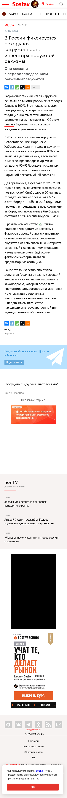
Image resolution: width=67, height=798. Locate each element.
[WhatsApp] (17, 87)
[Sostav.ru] (22, 4)
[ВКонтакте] (6, 87)
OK (33, 787)
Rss (33, 757)
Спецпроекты (47, 14)
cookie (40, 770)
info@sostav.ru (33, 730)
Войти (8, 393)
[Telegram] (12, 87)
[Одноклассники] (27, 87)
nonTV (11, 482)
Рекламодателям (33, 746)
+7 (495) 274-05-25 (33, 733)
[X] (22, 87)
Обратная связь (33, 752)
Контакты (33, 741)
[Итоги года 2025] (35, 4)
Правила (18, 393)
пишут (9, 124)
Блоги (27, 14)
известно (29, 270)
